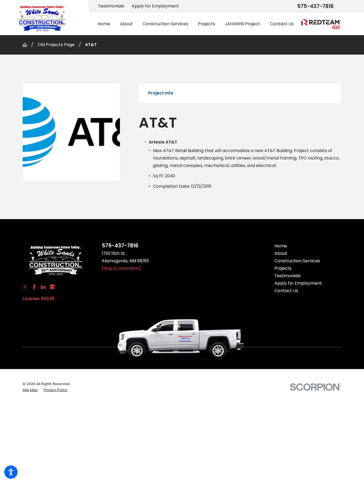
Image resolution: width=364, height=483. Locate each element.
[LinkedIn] (43, 286)
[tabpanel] (240, 151)
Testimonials (111, 6)
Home (280, 246)
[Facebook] (34, 286)
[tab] (160, 93)
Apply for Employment (155, 6)
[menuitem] (106, 24)
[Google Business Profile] (52, 286)
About (280, 253)
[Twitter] (25, 286)
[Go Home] (27, 45)
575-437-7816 (315, 6)
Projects (283, 268)
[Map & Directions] (121, 268)
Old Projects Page (56, 45)
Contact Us (286, 291)
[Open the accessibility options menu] (11, 472)
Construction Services (297, 261)
